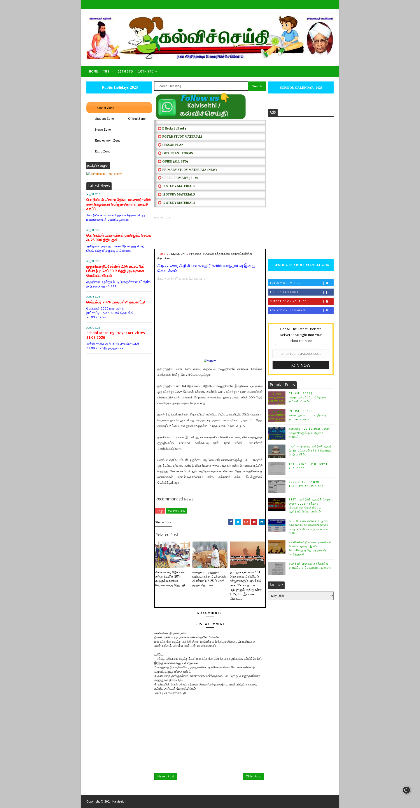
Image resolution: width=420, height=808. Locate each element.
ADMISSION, (200, 278)
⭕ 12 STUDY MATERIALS (176, 202)
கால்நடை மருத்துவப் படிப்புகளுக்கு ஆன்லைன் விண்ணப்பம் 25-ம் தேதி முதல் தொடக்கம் (209, 578)
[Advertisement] (210, 234)
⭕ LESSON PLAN (171, 145)
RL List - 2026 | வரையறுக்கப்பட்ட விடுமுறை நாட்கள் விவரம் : (308, 415)
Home (93, 71)
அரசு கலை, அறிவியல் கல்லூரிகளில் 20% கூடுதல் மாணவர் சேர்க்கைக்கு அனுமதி (170, 578)
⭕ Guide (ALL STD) (173, 161)
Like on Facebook (284, 292)
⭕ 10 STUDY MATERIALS (176, 186)
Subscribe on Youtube (288, 301)
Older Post (253, 776)
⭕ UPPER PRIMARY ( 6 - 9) (178, 178)
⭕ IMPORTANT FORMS (175, 153)
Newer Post (165, 776)
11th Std (125, 71)
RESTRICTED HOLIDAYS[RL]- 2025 (301, 264)
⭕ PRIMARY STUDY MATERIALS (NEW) (187, 169)
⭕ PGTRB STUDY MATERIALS (180, 136)
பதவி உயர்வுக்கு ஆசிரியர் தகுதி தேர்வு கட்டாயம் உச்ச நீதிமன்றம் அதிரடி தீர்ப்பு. (310, 450)
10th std (146, 71)
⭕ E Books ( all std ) (172, 128)
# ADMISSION (176, 511)
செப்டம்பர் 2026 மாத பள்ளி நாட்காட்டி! (115, 302)
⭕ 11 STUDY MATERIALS (176, 194)
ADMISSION (177, 254)
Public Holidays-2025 (119, 87)
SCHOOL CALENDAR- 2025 (301, 87)
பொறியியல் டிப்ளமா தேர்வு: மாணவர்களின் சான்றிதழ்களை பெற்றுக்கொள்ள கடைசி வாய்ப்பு (118, 204)
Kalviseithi (119, 801)
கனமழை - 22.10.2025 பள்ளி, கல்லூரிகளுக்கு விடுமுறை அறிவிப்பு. (309, 432)
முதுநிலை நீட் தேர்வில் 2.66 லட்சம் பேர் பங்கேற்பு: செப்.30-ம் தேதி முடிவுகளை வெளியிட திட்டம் (115, 271)
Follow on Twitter (285, 282)
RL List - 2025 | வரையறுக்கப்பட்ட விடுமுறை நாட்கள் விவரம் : (308, 397)
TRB (106, 71)
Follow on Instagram (287, 310)
